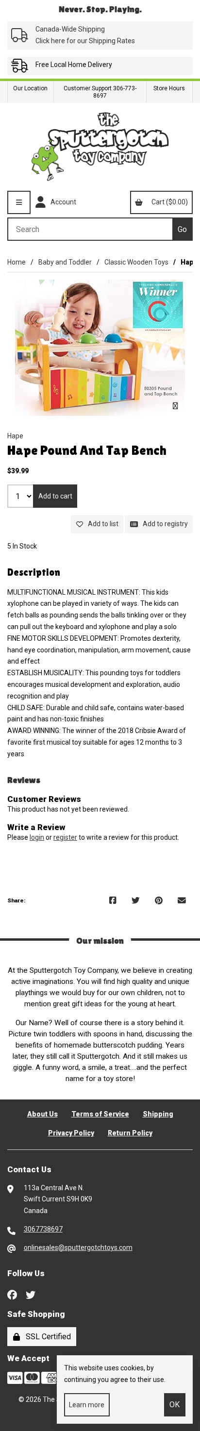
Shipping (158, 1114)
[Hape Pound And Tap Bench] (100, 348)
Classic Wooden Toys (136, 262)
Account (62, 202)
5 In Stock (22, 546)
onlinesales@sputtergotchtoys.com (78, 1247)
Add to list (101, 524)
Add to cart (55, 496)
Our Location (30, 88)
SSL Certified (46, 1336)
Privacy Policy (71, 1133)
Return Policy (130, 1133)
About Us (42, 1114)
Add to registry (164, 524)
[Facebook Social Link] (12, 1293)
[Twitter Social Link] (30, 1293)
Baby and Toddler (65, 262)
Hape (15, 436)
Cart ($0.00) (168, 202)
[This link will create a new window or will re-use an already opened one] (113, 901)
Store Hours (169, 88)
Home (16, 262)
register (65, 837)
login (37, 837)
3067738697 (43, 1229)
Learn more (86, 1405)
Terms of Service (100, 1114)
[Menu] (19, 202)
